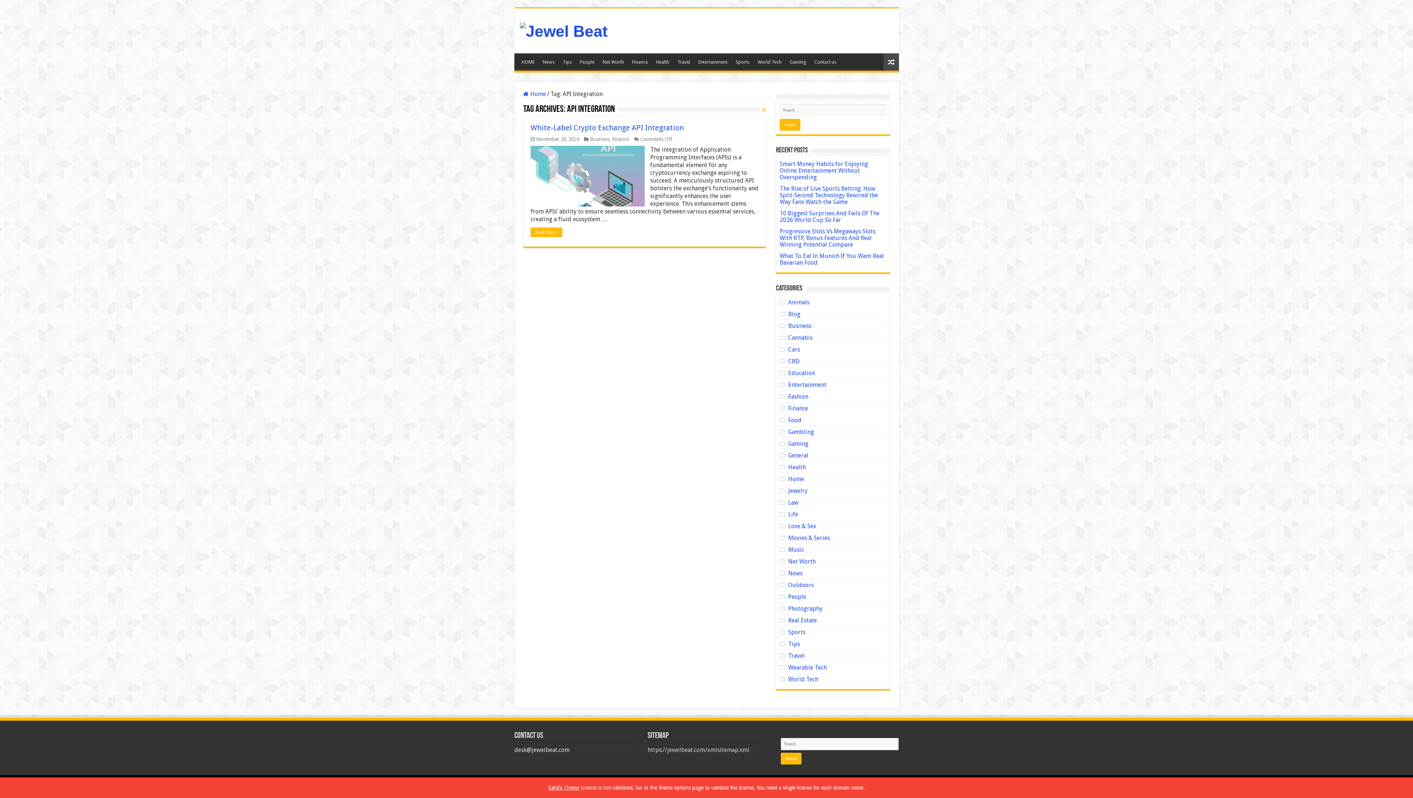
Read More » (546, 232)
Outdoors (801, 585)
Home (537, 94)
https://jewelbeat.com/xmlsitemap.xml (699, 749)
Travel (683, 62)
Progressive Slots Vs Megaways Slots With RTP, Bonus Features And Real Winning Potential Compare (827, 238)
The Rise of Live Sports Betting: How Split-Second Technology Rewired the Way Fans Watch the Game (829, 195)
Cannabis (800, 337)
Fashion (798, 396)
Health (662, 62)
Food (794, 420)
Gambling (801, 431)
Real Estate (802, 620)
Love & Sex (802, 526)
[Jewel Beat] (564, 30)
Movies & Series (809, 537)
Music (796, 549)
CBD (794, 361)
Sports (743, 62)
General (798, 455)
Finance (640, 62)
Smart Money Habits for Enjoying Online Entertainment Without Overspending (824, 170)
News (549, 62)
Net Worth (613, 62)
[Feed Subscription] (764, 110)
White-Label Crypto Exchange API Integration (607, 127)
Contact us (825, 62)
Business (599, 139)
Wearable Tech (807, 667)
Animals (799, 302)
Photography (805, 608)
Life (793, 514)
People (587, 62)
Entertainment (712, 62)
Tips (567, 62)
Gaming (798, 62)
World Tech (770, 62)
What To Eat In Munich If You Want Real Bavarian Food (832, 259)
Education (801, 373)
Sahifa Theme (563, 788)
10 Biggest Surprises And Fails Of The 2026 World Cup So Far (829, 216)
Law (793, 502)
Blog (794, 314)
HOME (528, 62)
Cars (794, 349)
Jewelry (798, 490)
